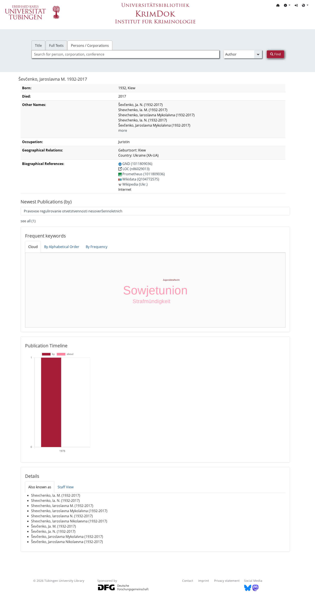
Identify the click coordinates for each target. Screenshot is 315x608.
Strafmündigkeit (151, 301)
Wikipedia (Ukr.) (135, 184)
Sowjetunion (155, 290)
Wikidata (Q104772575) (140, 179)
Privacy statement (227, 581)
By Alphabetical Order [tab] (61, 246)
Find (277, 54)
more (122, 130)
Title (38, 45)
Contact (187, 581)
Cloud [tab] (33, 246)
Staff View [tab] (66, 487)
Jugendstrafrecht (171, 280)
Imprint (203, 581)
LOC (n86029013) (136, 168)
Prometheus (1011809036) (143, 174)
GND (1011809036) (137, 163)
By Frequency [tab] (96, 246)
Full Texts (56, 45)
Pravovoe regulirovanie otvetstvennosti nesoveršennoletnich (73, 211)
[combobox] (125, 54)
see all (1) (28, 221)
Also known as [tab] (39, 487)
